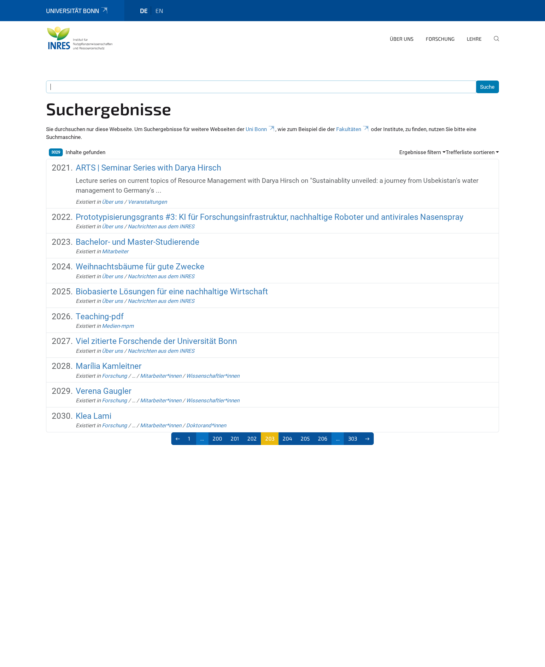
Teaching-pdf (100, 316)
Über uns (401, 39)
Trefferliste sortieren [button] (470, 152)
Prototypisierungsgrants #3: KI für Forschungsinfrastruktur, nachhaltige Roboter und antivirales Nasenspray (269, 217)
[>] (367, 438)
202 (252, 438)
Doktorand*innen (206, 425)
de (144, 10)
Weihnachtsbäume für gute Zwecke (140, 266)
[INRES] (80, 38)
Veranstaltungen (147, 202)
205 (305, 438)
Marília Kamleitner (109, 366)
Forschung (440, 39)
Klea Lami (93, 416)
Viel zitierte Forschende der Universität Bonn (156, 341)
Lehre (474, 39)
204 (287, 438)
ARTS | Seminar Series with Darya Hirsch (148, 167)
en (159, 10)
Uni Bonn (256, 129)
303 (352, 438)
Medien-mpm (118, 326)
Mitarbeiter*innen (160, 376)
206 (322, 438)
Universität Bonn (72, 10)
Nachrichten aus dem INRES (161, 226)
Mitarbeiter (115, 251)
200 (217, 438)
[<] (177, 438)
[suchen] (494, 43)
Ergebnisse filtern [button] (420, 152)
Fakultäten (348, 129)
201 (235, 438)
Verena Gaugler (104, 391)
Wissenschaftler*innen (212, 376)
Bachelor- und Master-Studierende (137, 242)
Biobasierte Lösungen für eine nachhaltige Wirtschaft (172, 291)
